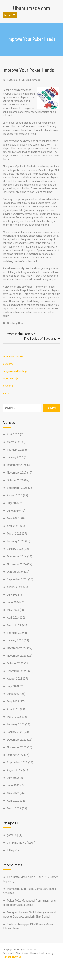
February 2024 (15, 632)
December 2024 (17, 556)
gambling (12, 835)
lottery (11, 850)
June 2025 (13, 510)
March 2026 (14, 442)
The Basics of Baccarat (40, 338)
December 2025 (17, 465)
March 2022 (14, 808)
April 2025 (13, 526)
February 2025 (15, 541)
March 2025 (14, 533)
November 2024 (17, 564)
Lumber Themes (12, 957)
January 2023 (15, 732)
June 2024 (13, 602)
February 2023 (15, 724)
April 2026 (13, 434)
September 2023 (17, 671)
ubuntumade (33, 80)
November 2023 (17, 655)
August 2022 (14, 770)
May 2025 (13, 518)
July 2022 (13, 777)
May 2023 (13, 701)
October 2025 (15, 480)
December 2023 (17, 648)
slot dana (8, 385)
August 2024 (14, 587)
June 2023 (13, 694)
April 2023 (13, 709)
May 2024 (13, 610)
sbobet (6, 393)
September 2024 (17, 579)
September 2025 (17, 487)
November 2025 (17, 472)
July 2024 (13, 594)
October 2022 (15, 755)
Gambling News (15, 323)
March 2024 (14, 625)
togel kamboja (10, 378)
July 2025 (13, 503)
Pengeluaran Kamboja (15, 371)
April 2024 (13, 617)
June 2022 (13, 785)
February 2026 (15, 449)
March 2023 (14, 716)
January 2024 (15, 640)
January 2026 (15, 457)
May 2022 (13, 793)
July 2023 (13, 686)
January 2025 (15, 549)
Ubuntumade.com (31, 8)
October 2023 (15, 663)
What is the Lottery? (21, 334)
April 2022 (13, 800)
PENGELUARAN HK (13, 356)
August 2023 (14, 678)
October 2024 (15, 571)
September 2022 (17, 762)
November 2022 (17, 747)
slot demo (8, 363)
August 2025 (14, 495)
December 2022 (17, 739)
